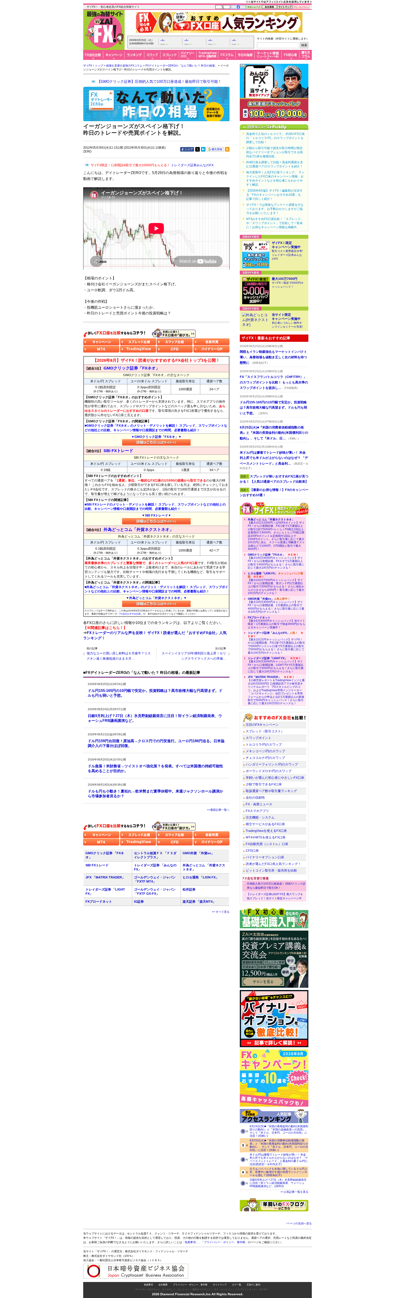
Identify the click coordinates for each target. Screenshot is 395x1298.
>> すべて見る (221, 911)
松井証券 (189, 889)
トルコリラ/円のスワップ (264, 744)
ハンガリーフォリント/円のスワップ (272, 764)
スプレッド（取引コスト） (265, 731)
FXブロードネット (98, 901)
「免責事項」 (190, 1242)
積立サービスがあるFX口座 (265, 824)
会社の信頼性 (255, 797)
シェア (189, 149)
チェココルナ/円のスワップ (265, 758)
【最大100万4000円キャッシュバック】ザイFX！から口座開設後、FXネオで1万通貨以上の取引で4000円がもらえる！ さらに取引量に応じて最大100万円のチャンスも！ (276, 561)
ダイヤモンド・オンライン (175, 1289)
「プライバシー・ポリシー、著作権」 (224, 1242)
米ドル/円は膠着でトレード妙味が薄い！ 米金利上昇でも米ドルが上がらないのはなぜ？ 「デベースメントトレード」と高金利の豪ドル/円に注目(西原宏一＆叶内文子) (279, 1159)
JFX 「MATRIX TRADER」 (105, 877)
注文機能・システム (260, 817)
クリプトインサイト (245, 1289)
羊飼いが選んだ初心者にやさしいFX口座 (275, 777)
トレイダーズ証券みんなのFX (152, 165)
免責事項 (148, 1284)
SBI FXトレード (97, 865)
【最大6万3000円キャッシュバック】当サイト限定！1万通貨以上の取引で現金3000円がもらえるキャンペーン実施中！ (276, 622)
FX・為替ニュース (259, 804)
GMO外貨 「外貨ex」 (198, 853)
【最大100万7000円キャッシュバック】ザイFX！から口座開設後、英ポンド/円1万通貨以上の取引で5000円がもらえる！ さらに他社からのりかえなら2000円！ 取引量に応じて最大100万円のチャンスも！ (276, 583)
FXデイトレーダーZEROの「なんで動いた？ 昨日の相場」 (181, 65)
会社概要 (163, 1284)
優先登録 (216, 149)
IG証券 (139, 901)
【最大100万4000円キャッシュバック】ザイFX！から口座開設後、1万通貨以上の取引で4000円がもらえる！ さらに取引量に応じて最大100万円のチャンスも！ (276, 605)
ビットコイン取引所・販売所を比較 (271, 870)
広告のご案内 (253, 1284)
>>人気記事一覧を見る (294, 1192)
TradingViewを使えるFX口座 (266, 830)
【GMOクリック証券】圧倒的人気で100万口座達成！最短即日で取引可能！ (159, 81)
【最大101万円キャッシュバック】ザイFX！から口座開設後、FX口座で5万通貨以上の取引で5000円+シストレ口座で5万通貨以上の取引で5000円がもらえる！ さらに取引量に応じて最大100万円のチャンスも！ (276, 642)
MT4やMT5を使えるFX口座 (266, 837)
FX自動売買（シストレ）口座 (267, 844)
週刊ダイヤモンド (201, 1289)
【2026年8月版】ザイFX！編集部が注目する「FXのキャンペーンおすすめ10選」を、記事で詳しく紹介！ (275, 195)
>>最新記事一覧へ (218, 809)
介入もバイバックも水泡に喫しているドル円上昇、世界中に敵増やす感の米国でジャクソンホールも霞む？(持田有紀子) (278, 1172)
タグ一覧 (236, 1284)
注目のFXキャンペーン (262, 724)
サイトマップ (220, 1284)
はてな (203, 149)
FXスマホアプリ (257, 811)
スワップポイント (258, 738)
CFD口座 (252, 850)
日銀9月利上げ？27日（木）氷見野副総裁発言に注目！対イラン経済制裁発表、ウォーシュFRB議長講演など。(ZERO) (278, 1183)
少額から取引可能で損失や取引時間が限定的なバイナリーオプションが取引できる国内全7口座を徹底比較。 (274, 152)
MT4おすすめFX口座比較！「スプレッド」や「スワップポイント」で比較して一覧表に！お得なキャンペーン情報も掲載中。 (275, 223)
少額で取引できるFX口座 (264, 784)
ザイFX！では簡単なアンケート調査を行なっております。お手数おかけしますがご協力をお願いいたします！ (275, 209)
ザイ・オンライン (223, 1289)
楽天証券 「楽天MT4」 (199, 901)
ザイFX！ (264, 1289)
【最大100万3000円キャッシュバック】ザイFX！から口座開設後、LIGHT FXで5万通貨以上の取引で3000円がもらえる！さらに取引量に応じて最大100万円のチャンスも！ (276, 665)
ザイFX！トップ (93, 65)
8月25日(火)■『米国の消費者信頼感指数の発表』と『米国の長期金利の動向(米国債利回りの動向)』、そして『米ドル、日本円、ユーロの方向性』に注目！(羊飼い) (279, 1145)
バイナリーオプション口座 (265, 857)
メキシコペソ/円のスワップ (265, 751)
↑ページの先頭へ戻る (299, 1223)
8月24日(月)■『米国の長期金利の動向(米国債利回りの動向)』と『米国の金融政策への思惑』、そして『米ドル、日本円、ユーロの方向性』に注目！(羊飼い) (279, 1131)
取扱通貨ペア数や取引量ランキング (271, 791)
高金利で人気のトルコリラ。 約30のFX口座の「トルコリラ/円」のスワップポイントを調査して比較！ (275, 138)
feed (227, 149)
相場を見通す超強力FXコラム (124, 65)
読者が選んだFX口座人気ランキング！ (273, 864)
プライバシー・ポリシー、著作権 (190, 1284)
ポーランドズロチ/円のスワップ (268, 771)
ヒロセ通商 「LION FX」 (201, 877)
